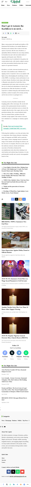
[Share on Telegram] (13, 33)
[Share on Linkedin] (14, 484)
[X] (12, 355)
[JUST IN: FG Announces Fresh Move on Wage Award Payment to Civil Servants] (15, 268)
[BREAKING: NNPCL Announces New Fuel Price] (15, 211)
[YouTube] (5, 427)
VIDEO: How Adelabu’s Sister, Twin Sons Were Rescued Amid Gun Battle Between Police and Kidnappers (15, 181)
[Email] (20, 484)
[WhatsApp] (26, 355)
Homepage (5, 22)
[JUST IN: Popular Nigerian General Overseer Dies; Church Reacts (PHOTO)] (15, 325)
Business (14, 420)
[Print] (24, 484)
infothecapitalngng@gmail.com (18, 476)
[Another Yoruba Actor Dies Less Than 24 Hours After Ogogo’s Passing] (15, 297)
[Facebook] (5, 355)
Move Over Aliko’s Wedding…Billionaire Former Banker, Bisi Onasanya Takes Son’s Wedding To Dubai (14, 175)
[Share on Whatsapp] (11, 33)
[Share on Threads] (16, 33)
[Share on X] (8, 33)
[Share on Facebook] (5, 33)
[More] (18, 33)
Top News (25, 420)
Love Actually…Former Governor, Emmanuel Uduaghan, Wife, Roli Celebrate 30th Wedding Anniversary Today (14, 379)
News (3, 420)
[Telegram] (19, 355)
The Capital (4, 37)
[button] (3, 2)
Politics (20, 420)
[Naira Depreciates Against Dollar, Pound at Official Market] (15, 240)
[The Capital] (15, 1)
